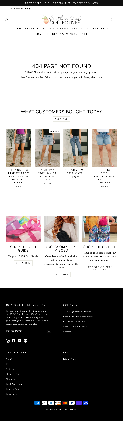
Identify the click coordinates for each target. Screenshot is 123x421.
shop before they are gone (100, 268)
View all (61, 119)
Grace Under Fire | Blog (18, 8)
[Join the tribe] (49, 331)
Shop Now (23, 263)
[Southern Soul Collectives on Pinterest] (25, 340)
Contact (67, 331)
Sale (84, 34)
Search (9, 359)
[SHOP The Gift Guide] (23, 229)
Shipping (10, 379)
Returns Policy (13, 389)
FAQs (9, 364)
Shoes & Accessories (90, 28)
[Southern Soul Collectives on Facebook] (13, 340)
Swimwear (69, 34)
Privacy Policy (70, 359)
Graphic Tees (46, 34)
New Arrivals (27, 28)
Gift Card (10, 369)
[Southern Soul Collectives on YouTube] (19, 340)
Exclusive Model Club (74, 321)
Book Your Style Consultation (78, 316)
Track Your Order (14, 384)
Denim (46, 28)
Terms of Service (14, 394)
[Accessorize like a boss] (61, 229)
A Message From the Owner (77, 311)
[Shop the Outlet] (99, 229)
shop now (62, 274)
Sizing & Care (13, 374)
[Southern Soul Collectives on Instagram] (8, 340)
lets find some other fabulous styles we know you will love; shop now (61, 77)
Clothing (61, 28)
